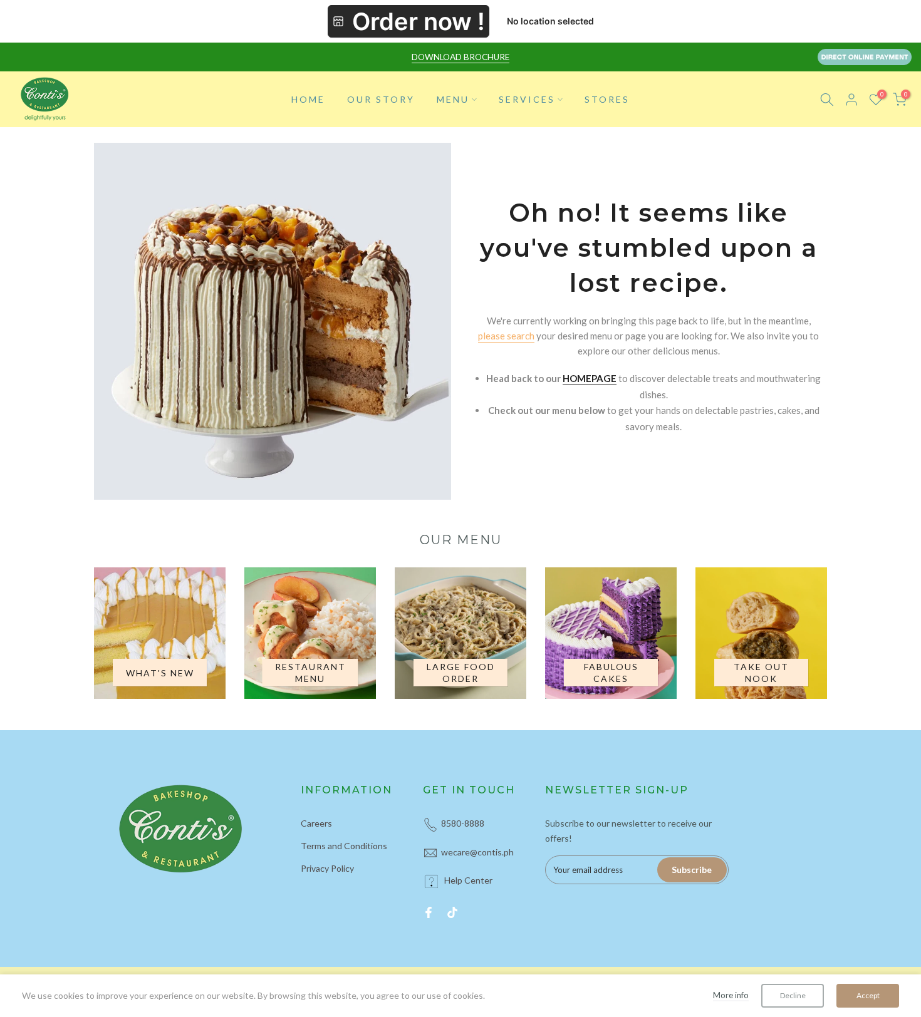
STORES (607, 99)
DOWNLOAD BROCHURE (460, 57)
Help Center (468, 880)
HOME (308, 99)
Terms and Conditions (344, 845)
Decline (793, 995)
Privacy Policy (327, 868)
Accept (868, 995)
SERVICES (527, 99)
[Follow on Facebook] (428, 912)
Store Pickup (408, 21)
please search (506, 335)
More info (731, 995)
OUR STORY (381, 99)
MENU (453, 99)
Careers (316, 823)
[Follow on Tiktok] (452, 912)
